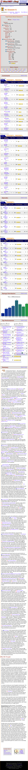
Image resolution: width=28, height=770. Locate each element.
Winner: (10, 19)
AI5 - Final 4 (6, 278)
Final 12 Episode (6, 465)
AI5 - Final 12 (6, 243)
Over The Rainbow (7, 334)
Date (2, 204)
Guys (3, 452)
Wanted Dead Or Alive (6, 349)
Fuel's (20, 438)
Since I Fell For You (17, 402)
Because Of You (19, 345)
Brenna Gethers (6, 154)
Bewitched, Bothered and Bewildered (12, 547)
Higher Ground (6, 352)
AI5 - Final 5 (6, 272)
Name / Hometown (6, 82)
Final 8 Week (13, 517)
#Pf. (15, 82)
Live (24, 484)
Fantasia (4, 617)
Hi (27, 82)
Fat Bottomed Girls (14, 529)
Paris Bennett (6, 103)
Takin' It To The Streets (22, 453)
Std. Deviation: (10, 49)
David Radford (6, 183)
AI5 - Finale (6, 288)
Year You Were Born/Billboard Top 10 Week (11, 573)
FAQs (5, 751)
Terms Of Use (20, 764)
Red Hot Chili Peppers (21, 468)
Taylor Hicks (16, 19)
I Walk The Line (17, 480)
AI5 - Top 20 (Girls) (6, 217)
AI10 (7, 70)
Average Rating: (14, 61)
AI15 (24, 70)
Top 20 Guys (5, 432)
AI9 (4, 70)
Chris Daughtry (6, 98)
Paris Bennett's (14, 397)
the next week (22, 423)
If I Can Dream (20, 590)
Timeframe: (6, 22)
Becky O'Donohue (6, 173)
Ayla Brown (5, 145)
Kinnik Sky (20, 348)
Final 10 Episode (20, 488)
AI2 (7, 69)
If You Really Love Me (10, 420)
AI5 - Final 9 (6, 255)
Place (2, 82)
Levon (15, 415)
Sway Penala (6, 178)
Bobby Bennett (6, 140)
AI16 (6, 71)
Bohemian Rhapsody (6, 523)
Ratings (2, 80)
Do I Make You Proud (6, 648)
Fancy (20, 507)
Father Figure (5, 417)
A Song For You (6, 337)
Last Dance (18, 332)
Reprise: (7, 37)
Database (6, 6)
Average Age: (6, 28)
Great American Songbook (8, 534)
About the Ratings (7, 752)
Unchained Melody (20, 327)
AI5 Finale (6, 630)
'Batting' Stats (18, 80)
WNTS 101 (5, 750)
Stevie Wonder (5, 464)
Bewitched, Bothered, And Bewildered (19, 338)
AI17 (9, 71)
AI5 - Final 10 (6, 251)
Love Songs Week (6, 554)
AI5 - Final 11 (6, 248)
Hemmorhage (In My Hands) (8, 439)
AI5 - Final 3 (6, 282)
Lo (27, 204)
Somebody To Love (6, 522)
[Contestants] (11, 12)
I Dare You (14, 581)
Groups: (10, 59)
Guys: (10, 56)
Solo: (6, 35)
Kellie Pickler (6, 107)
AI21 (23, 71)
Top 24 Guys (7, 408)
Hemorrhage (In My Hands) (7, 328)
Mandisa (7, 118)
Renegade (22, 578)
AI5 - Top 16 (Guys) (6, 231)
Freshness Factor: (10, 43)
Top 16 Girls (4, 445)
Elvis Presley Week (6, 590)
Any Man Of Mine (5, 505)
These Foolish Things (6, 359)
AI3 (10, 69)
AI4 (13, 69)
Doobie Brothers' (9, 453)
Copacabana (19, 329)
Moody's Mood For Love (7, 356)
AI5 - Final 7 (6, 262)
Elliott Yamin (6, 94)
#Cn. (10, 204)
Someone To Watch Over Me (7, 343)
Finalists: (7, 26)
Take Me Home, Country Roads (8, 503)
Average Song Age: (10, 41)
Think (10, 449)
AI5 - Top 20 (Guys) (6, 221)
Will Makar (5, 163)
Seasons (11, 6)
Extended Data (10, 80)
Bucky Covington (6, 114)
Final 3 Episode (14, 607)
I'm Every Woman (6, 339)
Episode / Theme (6, 204)
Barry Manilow (21, 471)
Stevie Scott (6, 188)
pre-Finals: (7, 32)
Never (3, 394)
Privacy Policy (9, 765)
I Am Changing (18, 399)
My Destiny (18, 353)
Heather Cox (18, 427)
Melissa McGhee (6, 129)
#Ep (12, 82)
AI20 (19, 71)
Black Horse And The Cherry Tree (9, 578)
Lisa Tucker (7, 121)
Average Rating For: (11, 51)
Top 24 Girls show (12, 388)
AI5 (16, 69)
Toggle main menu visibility (1, 4)
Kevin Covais (6, 124)
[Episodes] (17, 12)
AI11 (11, 70)
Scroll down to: (4, 12)
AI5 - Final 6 (6, 268)
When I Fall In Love (11, 474)
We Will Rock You (20, 350)
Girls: (10, 55)
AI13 (18, 70)
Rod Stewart (23, 534)
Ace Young (7, 111)
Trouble (4, 346)
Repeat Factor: (10, 46)
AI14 (21, 70)
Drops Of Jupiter (20, 335)
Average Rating (21, 82)
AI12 (14, 70)
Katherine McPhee (13, 401)
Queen (15, 518)
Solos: (10, 57)
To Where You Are (20, 342)
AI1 (4, 69)
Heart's (22, 393)
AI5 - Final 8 (6, 259)
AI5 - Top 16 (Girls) (6, 226)
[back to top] (24, 75)
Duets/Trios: (7, 36)
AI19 (16, 71)
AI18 (13, 71)
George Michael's (19, 416)
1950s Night (9, 473)
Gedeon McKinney (6, 168)
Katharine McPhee (7, 89)
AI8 (25, 69)
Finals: (6, 33)
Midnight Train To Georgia (7, 398)
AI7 (22, 69)
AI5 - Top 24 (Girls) (6, 207)
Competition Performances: (9, 31)
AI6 (19, 69)
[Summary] (15, 13)
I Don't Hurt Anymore (5, 331)
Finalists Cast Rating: (8, 39)
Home (3, 6)
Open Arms (4, 609)
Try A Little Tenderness (7, 625)
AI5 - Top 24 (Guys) (6, 212)
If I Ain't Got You (19, 347)
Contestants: (6, 25)
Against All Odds (5, 581)
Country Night (5, 499)
